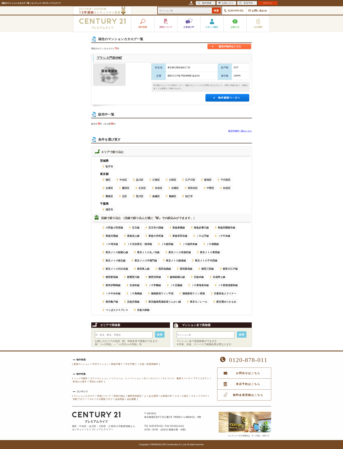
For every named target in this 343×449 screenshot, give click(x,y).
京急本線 (199, 277)
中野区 (210, 188)
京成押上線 (219, 277)
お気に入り (227, 3)
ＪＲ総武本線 (189, 244)
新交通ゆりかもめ (226, 301)
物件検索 (207, 3)
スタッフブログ (199, 396)
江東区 (156, 179)
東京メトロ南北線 (116, 260)
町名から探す (80, 381)
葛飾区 (172, 196)
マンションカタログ (84, 396)
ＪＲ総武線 (167, 244)
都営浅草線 (154, 277)
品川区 (139, 179)
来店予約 (248, 3)
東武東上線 (143, 268)
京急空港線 (133, 301)
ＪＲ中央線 (224, 235)
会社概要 (131, 399)
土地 (141, 364)
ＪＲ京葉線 (176, 285)
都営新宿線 (112, 277)
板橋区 (156, 196)
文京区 (142, 188)
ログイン (267, 3)
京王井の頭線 (155, 227)
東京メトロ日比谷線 (117, 268)
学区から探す (96, 381)
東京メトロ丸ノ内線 (148, 252)
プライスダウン (201, 378)
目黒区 (175, 188)
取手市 (109, 166)
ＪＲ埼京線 (112, 244)
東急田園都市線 (226, 227)
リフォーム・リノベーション (126, 378)
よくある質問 (151, 396)
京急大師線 (143, 309)
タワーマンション (99, 378)
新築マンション (82, 364)
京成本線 (135, 285)
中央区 (123, 179)
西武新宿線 (186, 268)
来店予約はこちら (248, 384)
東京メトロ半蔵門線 (146, 260)
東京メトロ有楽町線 (179, 252)
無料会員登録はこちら (248, 395)
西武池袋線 (164, 268)
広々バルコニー (152, 378)
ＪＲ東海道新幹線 (228, 285)
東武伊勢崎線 (113, 285)
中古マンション (100, 364)
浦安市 (109, 209)
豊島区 (109, 196)
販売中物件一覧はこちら (240, 131)
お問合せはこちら (248, 373)
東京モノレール (198, 301)
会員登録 (119, 399)
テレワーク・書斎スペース (176, 378)
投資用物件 (152, 364)
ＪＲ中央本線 (113, 293)
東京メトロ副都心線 (117, 252)
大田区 (172, 179)
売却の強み (119, 396)
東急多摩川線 (201, 227)
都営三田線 (207, 268)
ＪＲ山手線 (202, 235)
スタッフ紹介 (181, 396)
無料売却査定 (134, 396)
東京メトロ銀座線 (176, 260)
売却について (104, 396)
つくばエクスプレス (117, 309)
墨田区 (126, 188)
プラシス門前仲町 (109, 58)
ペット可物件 (81, 378)
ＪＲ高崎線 (136, 293)
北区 (124, 196)
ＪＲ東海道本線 (200, 285)
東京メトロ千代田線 (206, 260)
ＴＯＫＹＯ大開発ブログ (100, 399)
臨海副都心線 (177, 277)
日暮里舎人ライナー (225, 293)
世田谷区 (193, 188)
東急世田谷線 (179, 235)
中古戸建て (131, 364)
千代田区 (226, 179)
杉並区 (227, 188)
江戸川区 (190, 179)
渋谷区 (158, 188)
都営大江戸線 (230, 268)
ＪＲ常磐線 (154, 285)
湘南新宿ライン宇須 (162, 293)
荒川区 (139, 196)
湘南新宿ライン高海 (193, 293)
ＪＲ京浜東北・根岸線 (139, 244)
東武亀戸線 (112, 301)
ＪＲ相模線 (212, 244)
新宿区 (208, 179)
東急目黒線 (112, 235)
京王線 (136, 227)
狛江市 (189, 196)
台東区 (109, 188)
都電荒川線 (133, 277)
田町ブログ (78, 399)
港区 (108, 179)
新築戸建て (117, 364)
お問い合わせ (259, 10)
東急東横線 (178, 227)
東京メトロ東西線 (210, 252)
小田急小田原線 (114, 227)
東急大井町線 (155, 235)
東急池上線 (133, 235)
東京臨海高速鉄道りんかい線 (164, 301)
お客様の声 (166, 396)
